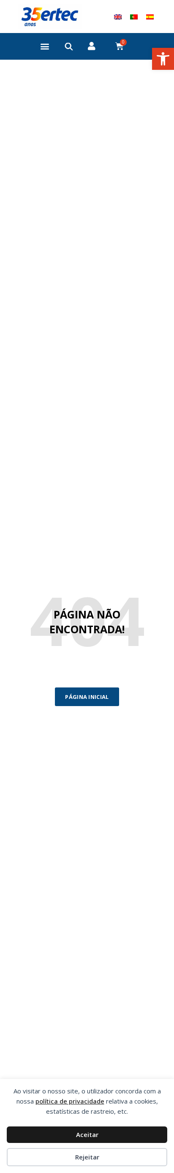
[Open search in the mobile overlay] (69, 46)
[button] (163, 59)
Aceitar (87, 1134)
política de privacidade (69, 1101)
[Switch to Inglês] (118, 16)
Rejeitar (87, 1157)
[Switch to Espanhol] (150, 16)
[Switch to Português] (134, 16)
